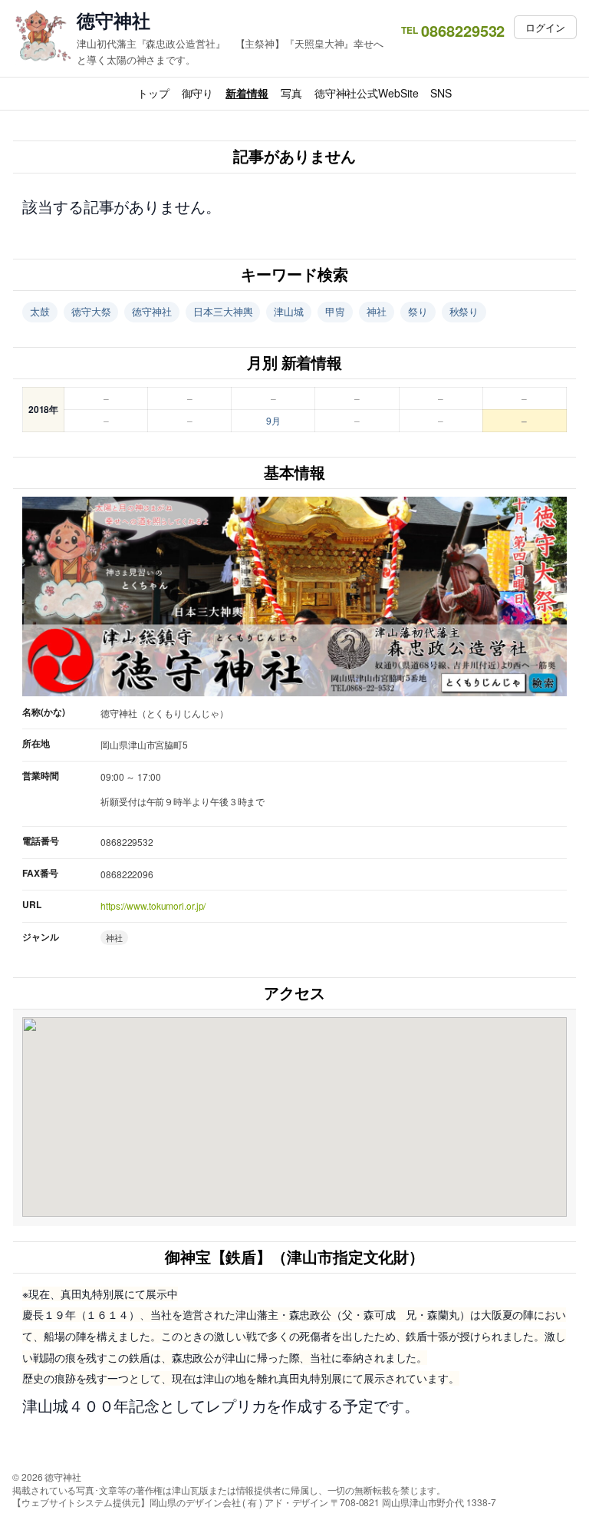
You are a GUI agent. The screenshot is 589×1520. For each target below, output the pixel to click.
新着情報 (246, 93)
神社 (377, 311)
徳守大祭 (91, 311)
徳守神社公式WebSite (366, 93)
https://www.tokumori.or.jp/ (153, 905)
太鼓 (40, 311)
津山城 (289, 311)
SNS (441, 93)
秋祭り (464, 311)
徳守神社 (113, 20)
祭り (418, 311)
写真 (291, 93)
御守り (198, 93)
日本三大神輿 (222, 311)
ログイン (545, 27)
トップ (153, 93)
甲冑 (335, 311)
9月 (273, 420)
